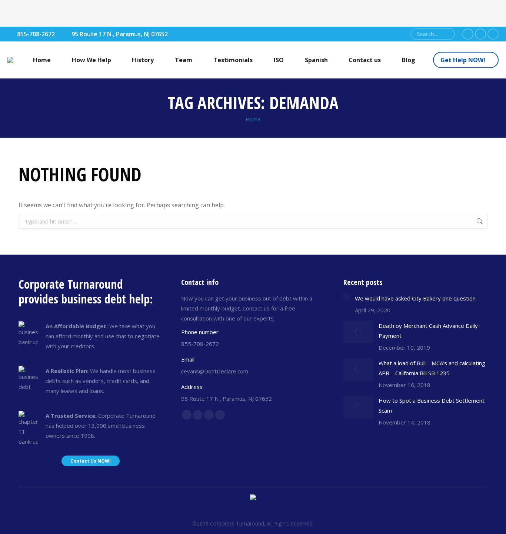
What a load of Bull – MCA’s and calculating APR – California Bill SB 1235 (432, 368)
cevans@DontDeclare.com (214, 371)
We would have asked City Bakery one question (415, 298)
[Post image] (346, 296)
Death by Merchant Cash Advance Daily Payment (428, 330)
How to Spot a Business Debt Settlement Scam (432, 405)
